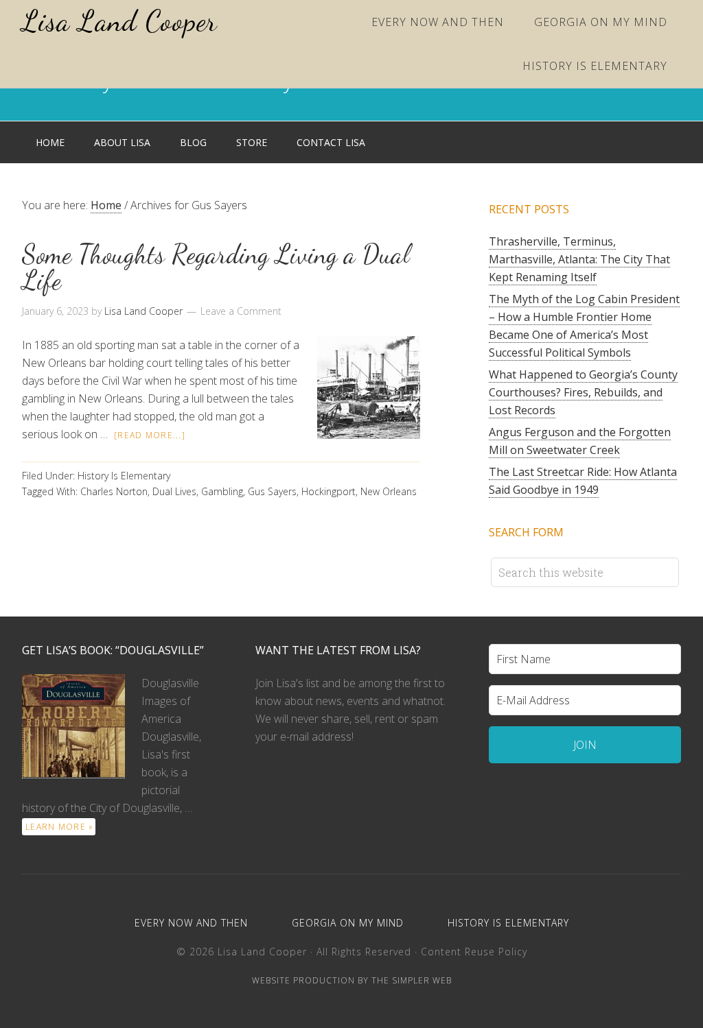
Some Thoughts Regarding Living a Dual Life (216, 267)
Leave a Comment (240, 311)
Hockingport (328, 491)
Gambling (222, 491)
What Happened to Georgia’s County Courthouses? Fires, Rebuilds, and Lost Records (583, 392)
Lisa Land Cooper (119, 20)
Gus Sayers (272, 491)
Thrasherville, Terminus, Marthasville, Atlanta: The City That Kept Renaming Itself (579, 259)
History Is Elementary (124, 475)
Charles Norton (114, 491)
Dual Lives (174, 491)
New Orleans (388, 491)
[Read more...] (149, 435)
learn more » (59, 827)
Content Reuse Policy (474, 951)
